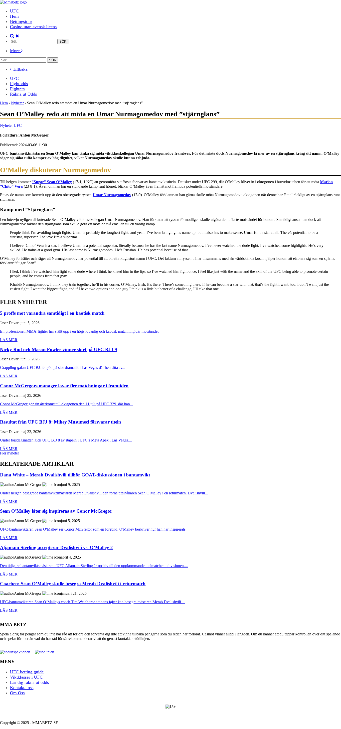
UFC (14, 10)
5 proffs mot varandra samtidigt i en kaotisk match (52, 313)
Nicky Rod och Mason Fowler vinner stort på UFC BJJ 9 (58, 349)
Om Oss (17, 692)
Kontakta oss (21, 687)
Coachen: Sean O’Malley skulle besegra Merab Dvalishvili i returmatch (73, 584)
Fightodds (19, 83)
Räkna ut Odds (23, 94)
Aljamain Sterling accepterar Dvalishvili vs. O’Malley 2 (56, 547)
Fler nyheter (9, 453)
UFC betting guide (27, 671)
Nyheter (6, 125)
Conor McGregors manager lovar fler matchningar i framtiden (64, 386)
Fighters (17, 88)
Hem (14, 16)
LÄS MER (8, 340)
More (15, 50)
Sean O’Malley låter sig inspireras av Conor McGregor (56, 511)
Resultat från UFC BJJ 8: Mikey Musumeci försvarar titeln (60, 422)
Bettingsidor (21, 21)
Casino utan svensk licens (33, 26)
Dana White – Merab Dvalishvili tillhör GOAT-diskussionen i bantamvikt (75, 475)
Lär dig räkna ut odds (29, 682)
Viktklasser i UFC (26, 677)
